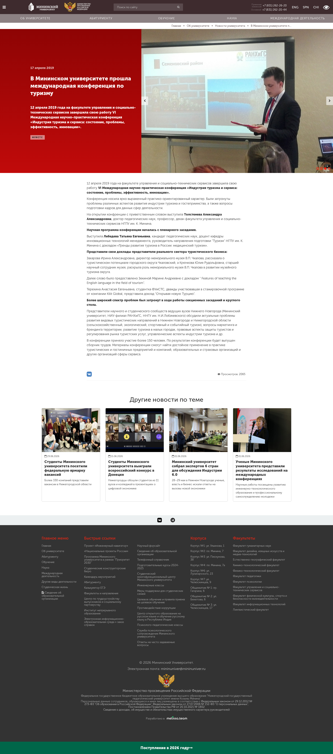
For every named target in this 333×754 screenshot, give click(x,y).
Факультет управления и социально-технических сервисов (256, 588)
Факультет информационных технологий (259, 604)
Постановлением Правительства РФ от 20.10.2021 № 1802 (166, 707)
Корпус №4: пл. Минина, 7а (207, 565)
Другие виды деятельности (59, 581)
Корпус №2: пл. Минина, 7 (206, 551)
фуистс (37, 137)
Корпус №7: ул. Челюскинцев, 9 (200, 581)
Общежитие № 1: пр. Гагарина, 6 (203, 589)
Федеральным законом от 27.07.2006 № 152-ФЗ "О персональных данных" (200, 704)
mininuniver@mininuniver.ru (183, 669)
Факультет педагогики (247, 576)
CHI (316, 7)
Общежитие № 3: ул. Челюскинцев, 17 (203, 606)
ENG (295, 7)
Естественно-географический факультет (259, 559)
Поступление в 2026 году (164, 747)
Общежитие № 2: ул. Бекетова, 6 (203, 598)
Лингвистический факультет (251, 609)
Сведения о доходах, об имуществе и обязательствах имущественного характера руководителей (166, 709)
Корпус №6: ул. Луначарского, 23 (201, 572)
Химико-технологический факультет (256, 565)
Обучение (166, 18)
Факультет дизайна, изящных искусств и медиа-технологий (258, 552)
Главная (46, 545)
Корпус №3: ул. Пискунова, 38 (207, 558)
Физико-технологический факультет (256, 570)
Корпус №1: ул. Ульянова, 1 (207, 545)
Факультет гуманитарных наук (252, 545)
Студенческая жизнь (55, 587)
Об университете (35, 18)
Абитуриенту (101, 18)
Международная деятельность (297, 18)
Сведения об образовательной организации (53, 595)
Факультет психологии (247, 581)
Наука (232, 18)
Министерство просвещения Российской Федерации (166, 691)
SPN (306, 7)
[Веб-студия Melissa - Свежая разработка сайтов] (176, 718)
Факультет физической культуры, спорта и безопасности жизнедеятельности (260, 597)
